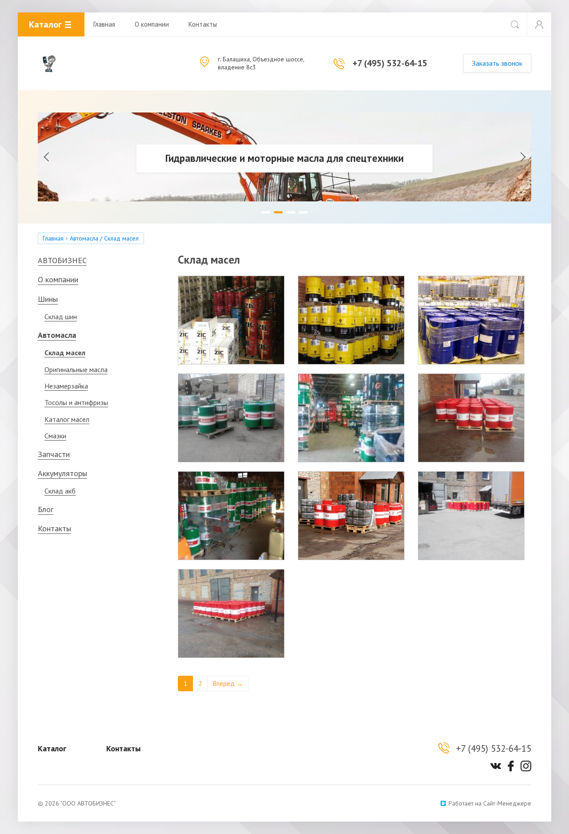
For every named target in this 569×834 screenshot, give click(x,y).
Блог (45, 509)
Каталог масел (66, 419)
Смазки (55, 435)
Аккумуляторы (62, 473)
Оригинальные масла (76, 369)
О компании (152, 24)
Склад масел (64, 352)
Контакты (202, 24)
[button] (60, 156)
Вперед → (228, 683)
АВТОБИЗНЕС (62, 260)
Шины (48, 299)
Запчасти (54, 454)
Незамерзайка (66, 385)
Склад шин (60, 316)
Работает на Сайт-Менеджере (490, 803)
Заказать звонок (497, 63)
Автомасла (84, 238)
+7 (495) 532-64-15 (390, 63)
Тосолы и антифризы (76, 402)
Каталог (52, 748)
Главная (104, 24)
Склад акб (60, 490)
